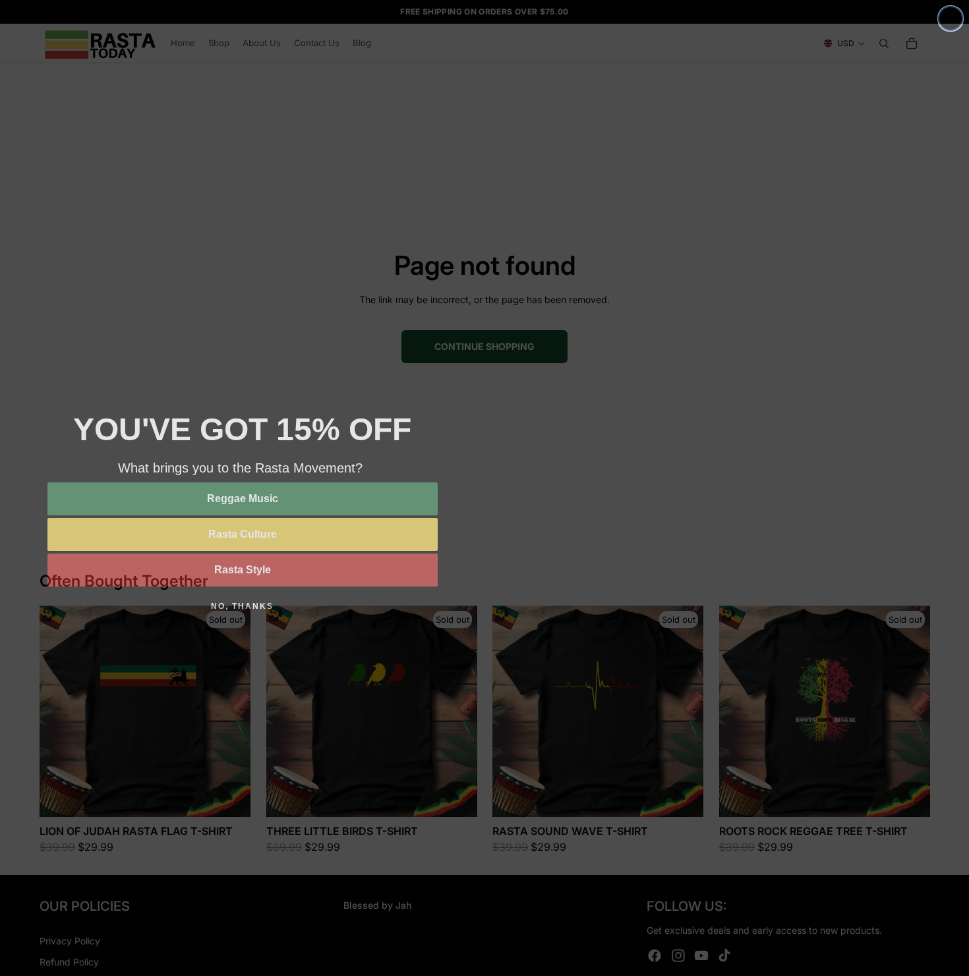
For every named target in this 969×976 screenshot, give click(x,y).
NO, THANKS (242, 606)
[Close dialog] (950, 18)
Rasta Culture (242, 534)
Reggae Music (242, 498)
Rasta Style (242, 569)
